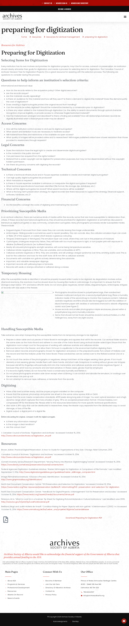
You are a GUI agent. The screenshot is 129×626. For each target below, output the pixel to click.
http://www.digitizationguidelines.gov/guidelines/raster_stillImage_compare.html (57, 472)
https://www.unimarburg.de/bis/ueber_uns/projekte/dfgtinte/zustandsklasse (53, 509)
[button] (125, 16)
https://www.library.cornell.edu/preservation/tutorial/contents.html (32, 464)
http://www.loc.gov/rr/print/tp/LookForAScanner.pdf (25, 502)
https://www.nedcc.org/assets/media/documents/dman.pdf (45, 494)
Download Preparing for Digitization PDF (84, 517)
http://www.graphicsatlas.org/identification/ (22, 479)
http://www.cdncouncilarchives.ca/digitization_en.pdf (26, 435)
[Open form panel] (123, 620)
